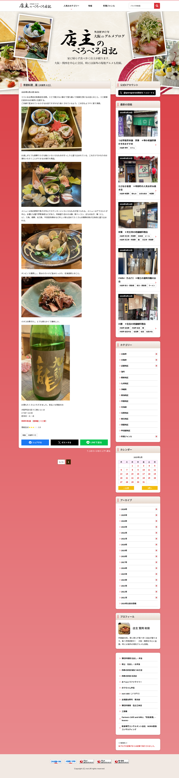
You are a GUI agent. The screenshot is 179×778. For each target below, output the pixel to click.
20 (121, 478)
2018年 (124, 556)
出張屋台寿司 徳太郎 (131, 699)
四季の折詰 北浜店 (129, 676)
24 (144, 478)
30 (138, 482)
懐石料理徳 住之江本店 (132, 705)
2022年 (124, 532)
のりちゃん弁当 (128, 687)
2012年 (124, 591)
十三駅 (43, 421)
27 (121, 482)
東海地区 (124, 395)
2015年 (124, 574)
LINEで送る (94, 442)
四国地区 (124, 424)
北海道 (124, 407)
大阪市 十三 (32, 435)
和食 (24, 435)
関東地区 (124, 377)
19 (155, 474)
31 (144, 482)
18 (149, 474)
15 (132, 474)
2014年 (124, 580)
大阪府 (124, 360)
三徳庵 (124, 711)
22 (132, 478)
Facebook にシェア (35, 442)
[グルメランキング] (86, 763)
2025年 (124, 515)
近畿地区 (124, 365)
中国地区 (124, 401)
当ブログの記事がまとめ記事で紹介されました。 (137, 746)
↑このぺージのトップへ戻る (98, 451)
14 (127, 474)
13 (121, 474)
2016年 (124, 568)
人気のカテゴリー (71, 5)
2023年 (124, 527)
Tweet (64, 442)
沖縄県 (124, 389)
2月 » (150, 488)
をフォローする (139, 92)
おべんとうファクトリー (132, 681)
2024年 (124, 521)
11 (149, 469)
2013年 (124, 585)
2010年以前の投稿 (128, 603)
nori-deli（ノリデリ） (131, 693)
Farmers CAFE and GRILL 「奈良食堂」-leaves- (139, 719)
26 (155, 478)
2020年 (124, 544)
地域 (90, 5)
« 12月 (126, 488)
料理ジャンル (109, 5)
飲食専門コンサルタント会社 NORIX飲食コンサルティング (139, 728)
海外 (123, 371)
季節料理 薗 (37, 85)
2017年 (124, 562)
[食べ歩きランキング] (121, 763)
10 (144, 469)
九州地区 (124, 383)
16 (138, 474)
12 (155, 469)
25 (149, 478)
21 (127, 478)
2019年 (124, 550)
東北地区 (124, 418)
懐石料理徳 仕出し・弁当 (132, 658)
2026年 (124, 509)
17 (144, 474)
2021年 (124, 538)
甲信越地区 (125, 430)
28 (127, 482)
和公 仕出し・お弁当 (131, 664)
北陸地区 (124, 413)
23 (138, 478)
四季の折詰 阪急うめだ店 (132, 670)
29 (132, 482)
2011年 (124, 597)
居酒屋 (36, 421)
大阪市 (124, 354)
